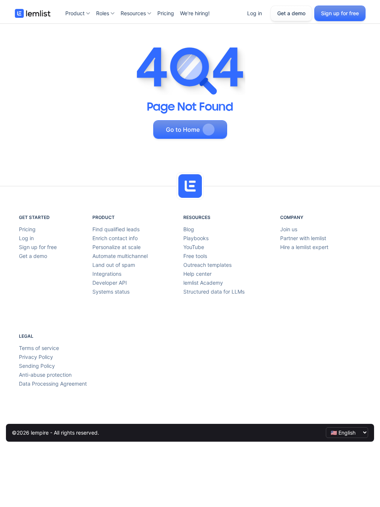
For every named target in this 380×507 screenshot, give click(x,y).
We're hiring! (195, 13)
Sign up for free (340, 13)
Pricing (165, 13)
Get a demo (291, 13)
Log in (254, 13)
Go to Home (183, 129)
